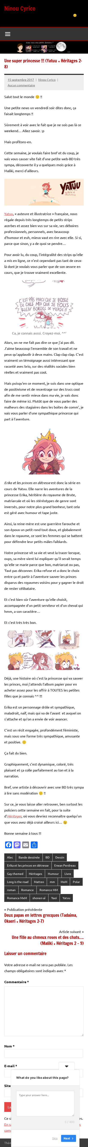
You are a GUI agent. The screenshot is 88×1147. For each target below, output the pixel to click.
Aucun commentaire (21, 85)
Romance (27, 890)
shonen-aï (38, 898)
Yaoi (54, 898)
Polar (76, 882)
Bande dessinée (29, 857)
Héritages (35, 874)
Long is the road (17, 882)
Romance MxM (17, 898)
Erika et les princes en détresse (28, 865)
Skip (55, 1138)
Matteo (39, 882)
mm (52, 882)
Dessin (59, 857)
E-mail (10, 1066)
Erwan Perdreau (65, 865)
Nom (9, 1046)
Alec (10, 857)
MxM (64, 882)
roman (11, 890)
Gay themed (15, 874)
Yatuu (8, 213)
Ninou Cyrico (19, 8)
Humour (53, 874)
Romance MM (49, 890)
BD (47, 857)
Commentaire (16, 982)
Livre (68, 874)
